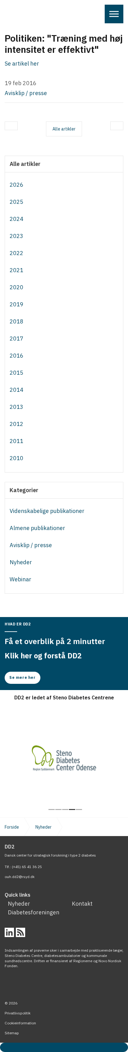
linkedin (9, 932)
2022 (16, 253)
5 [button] (79, 809)
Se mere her (22, 677)
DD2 (16, 15)
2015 (16, 372)
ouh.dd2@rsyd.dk (19, 876)
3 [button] (65, 809)
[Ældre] (11, 125)
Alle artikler (25, 164)
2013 (16, 406)
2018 (16, 321)
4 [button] (72, 809)
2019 (16, 304)
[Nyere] (116, 125)
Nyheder (21, 562)
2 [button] (58, 809)
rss (20, 932)
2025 (16, 201)
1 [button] (51, 809)
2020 (16, 287)
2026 (16, 184)
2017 (16, 338)
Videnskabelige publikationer (47, 511)
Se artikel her (22, 63)
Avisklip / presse (26, 93)
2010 (16, 458)
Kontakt (82, 904)
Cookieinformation (20, 1023)
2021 (16, 270)
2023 (16, 236)
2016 (16, 355)
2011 (16, 441)
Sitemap (12, 1033)
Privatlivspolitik (17, 1013)
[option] (64, 754)
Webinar (20, 579)
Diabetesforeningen (33, 912)
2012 (16, 424)
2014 (16, 389)
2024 (16, 218)
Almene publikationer (37, 528)
